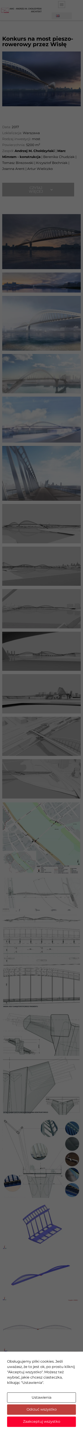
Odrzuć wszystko (42, 1409)
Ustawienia (41, 1397)
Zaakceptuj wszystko (41, 1421)
